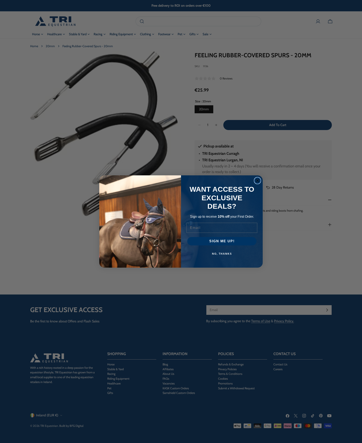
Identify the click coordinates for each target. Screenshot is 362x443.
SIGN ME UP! (222, 241)
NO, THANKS (222, 253)
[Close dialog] (257, 180)
